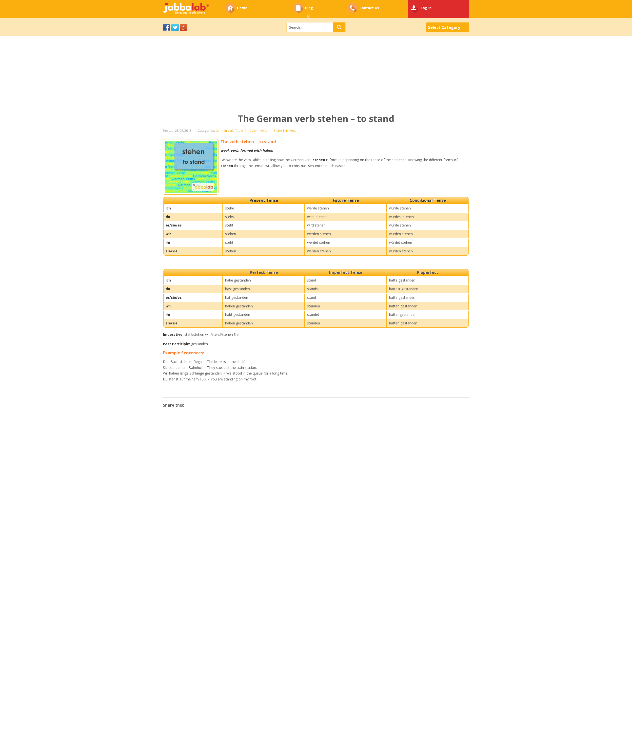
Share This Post (285, 130)
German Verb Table (229, 130)
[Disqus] (316, 540)
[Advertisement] (148, 78)
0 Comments (258, 130)
